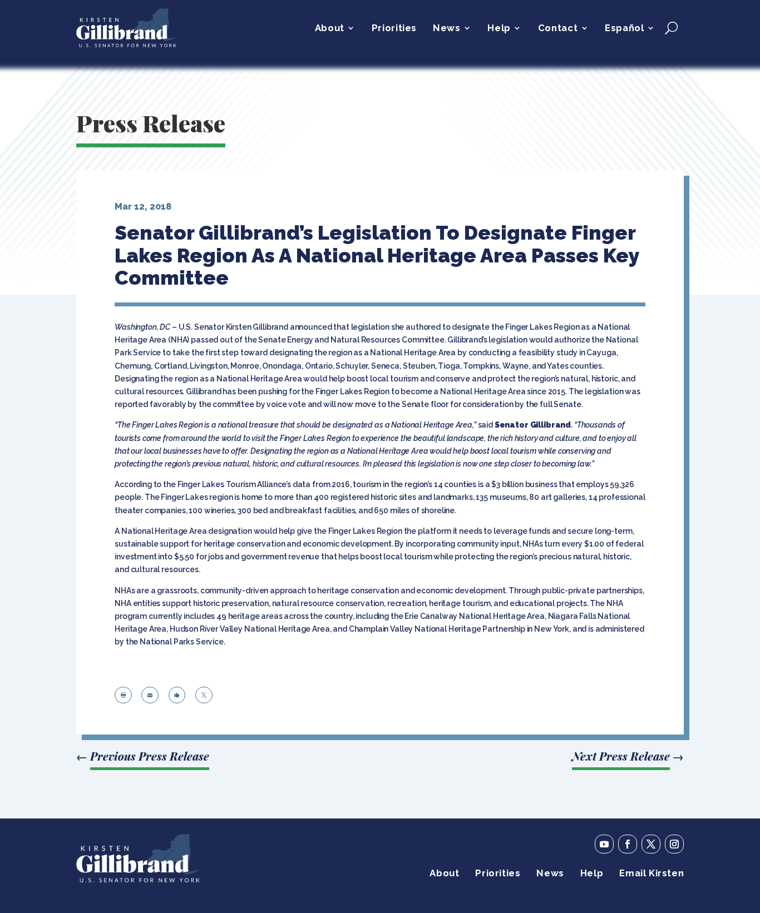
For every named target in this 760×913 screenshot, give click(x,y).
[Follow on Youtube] (604, 844)
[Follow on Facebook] (627, 844)
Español (624, 28)
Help (498, 28)
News (446, 28)
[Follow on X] (650, 844)
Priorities (394, 28)
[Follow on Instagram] (674, 844)
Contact (558, 28)
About (329, 28)
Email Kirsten (651, 874)
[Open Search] (671, 27)
